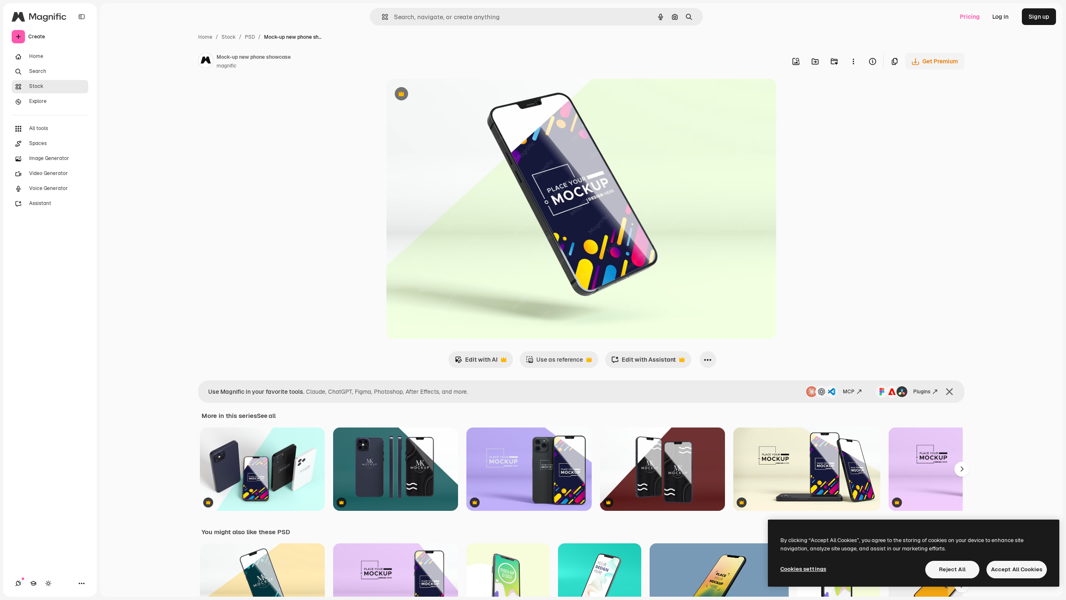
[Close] (949, 392)
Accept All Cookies (1016, 569)
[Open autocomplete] (381, 17)
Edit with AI (476, 362)
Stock (229, 37)
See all (266, 416)
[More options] (853, 61)
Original (439, 95)
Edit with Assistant (643, 362)
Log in (1000, 16)
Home (205, 37)
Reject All (952, 569)
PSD (250, 37)
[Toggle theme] (48, 583)
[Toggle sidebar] (81, 16)
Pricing (970, 16)
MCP (848, 391)
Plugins (921, 391)
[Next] (961, 469)
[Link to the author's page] (205, 61)
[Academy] (33, 583)
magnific (227, 65)
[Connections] (18, 583)
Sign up (1039, 16)
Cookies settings (803, 568)
